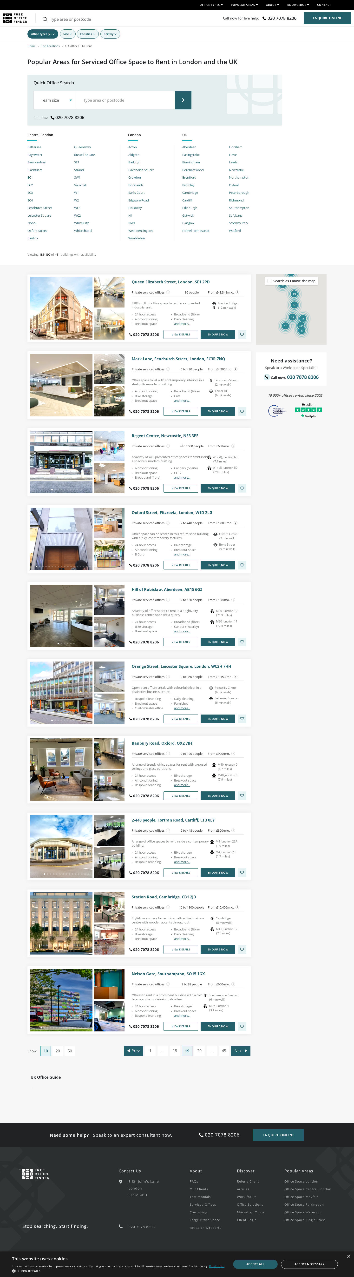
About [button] (271, 5)
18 (175, 1050)
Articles (243, 1189)
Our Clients (199, 1189)
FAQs (194, 1181)
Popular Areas (298, 1171)
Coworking (198, 1212)
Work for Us (246, 1197)
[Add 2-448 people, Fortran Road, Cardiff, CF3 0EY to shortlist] (242, 872)
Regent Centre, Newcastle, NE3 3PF (165, 436)
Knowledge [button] (296, 5)
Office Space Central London (307, 1189)
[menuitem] (213, 1181)
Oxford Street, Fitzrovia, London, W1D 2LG (172, 512)
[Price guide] (237, 292)
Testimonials (200, 1197)
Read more (216, 1266)
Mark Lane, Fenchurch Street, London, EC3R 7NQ (178, 359)
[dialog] (177, 1264)
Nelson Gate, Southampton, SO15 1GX (168, 974)
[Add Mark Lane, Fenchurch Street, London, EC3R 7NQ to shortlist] (242, 411)
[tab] (74, 135)
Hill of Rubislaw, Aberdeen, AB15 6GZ (167, 589)
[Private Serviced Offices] (168, 292)
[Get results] (183, 100)
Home (31, 46)
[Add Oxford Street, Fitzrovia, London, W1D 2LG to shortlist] (242, 565)
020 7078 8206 (282, 18)
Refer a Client (248, 1181)
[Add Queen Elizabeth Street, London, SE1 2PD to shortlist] (242, 334)
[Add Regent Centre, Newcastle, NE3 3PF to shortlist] (242, 488)
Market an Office (250, 1212)
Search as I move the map (294, 281)
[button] (301, 325)
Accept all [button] (255, 1264)
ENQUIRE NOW (218, 334)
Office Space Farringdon (304, 1204)
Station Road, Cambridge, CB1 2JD (164, 897)
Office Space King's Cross (305, 1220)
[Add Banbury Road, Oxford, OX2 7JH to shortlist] (242, 795)
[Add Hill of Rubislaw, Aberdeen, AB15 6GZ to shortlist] (242, 642)
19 (187, 1051)
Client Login (247, 1220)
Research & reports (205, 1227)
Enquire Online (327, 18)
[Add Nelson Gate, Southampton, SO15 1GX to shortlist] (242, 1026)
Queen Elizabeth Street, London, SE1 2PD (171, 282)
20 (58, 1051)
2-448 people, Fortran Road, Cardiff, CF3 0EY (173, 820)
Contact (324, 5)
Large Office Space (205, 1220)
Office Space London (301, 1181)
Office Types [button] (210, 5)
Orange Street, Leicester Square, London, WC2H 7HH (181, 666)
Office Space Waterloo (302, 1212)
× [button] (348, 1256)
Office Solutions (250, 1204)
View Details (181, 334)
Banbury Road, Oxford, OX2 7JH (162, 743)
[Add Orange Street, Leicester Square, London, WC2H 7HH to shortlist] (242, 719)
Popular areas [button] (243, 5)
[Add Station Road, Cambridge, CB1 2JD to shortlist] (242, 949)
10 (46, 1051)
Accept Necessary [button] (309, 1264)
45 (224, 1050)
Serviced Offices (203, 1204)
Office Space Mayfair (301, 1197)
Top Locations (50, 46)
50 (70, 1051)
